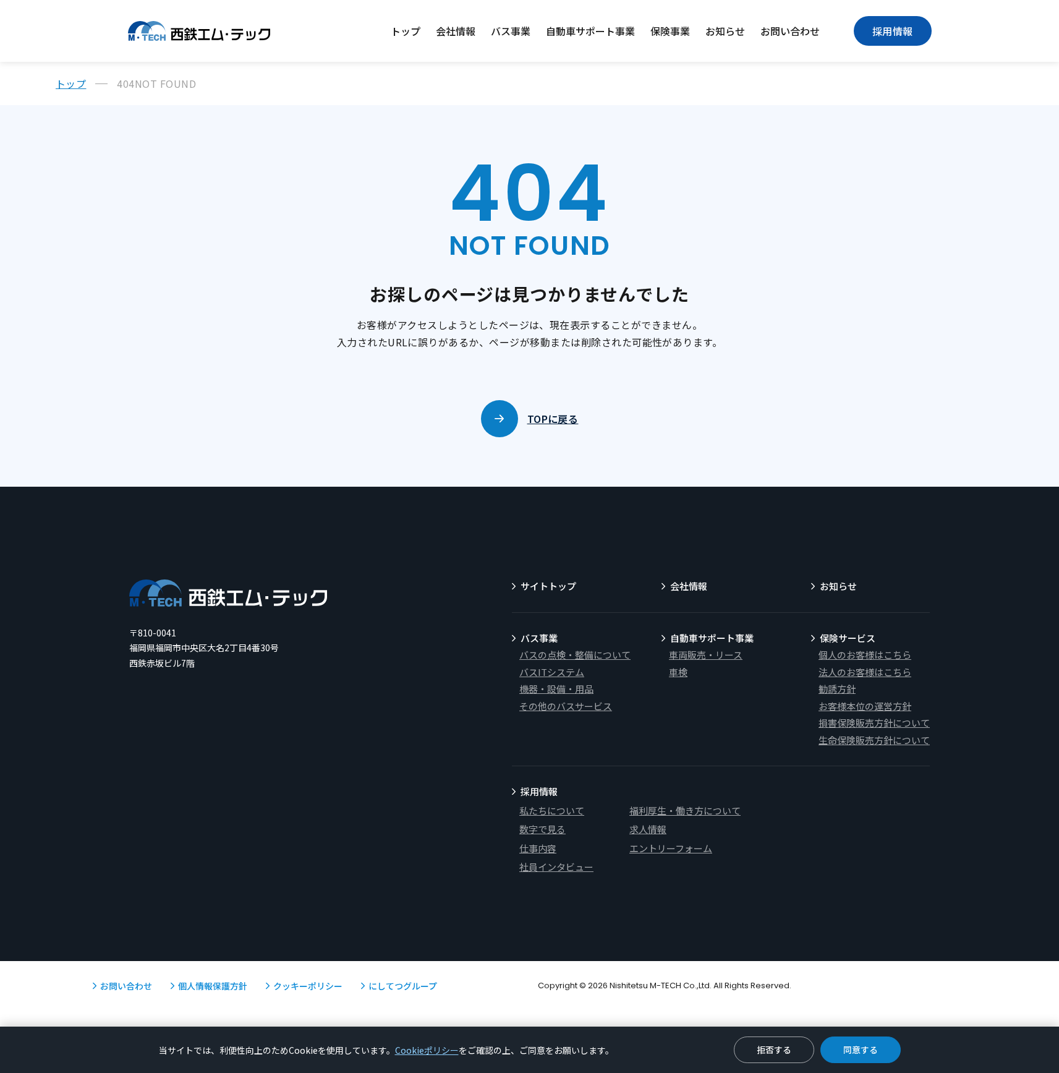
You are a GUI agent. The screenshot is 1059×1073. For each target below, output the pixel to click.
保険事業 (670, 31)
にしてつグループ (402, 986)
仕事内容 (537, 848)
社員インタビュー (556, 866)
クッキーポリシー (307, 986)
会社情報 (455, 31)
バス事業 (510, 31)
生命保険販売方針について (874, 739)
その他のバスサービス (565, 705)
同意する (860, 1049)
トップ (405, 31)
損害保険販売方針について (874, 722)
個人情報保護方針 (212, 986)
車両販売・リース (705, 654)
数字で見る (542, 829)
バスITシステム (551, 671)
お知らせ (725, 31)
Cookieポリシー (427, 1050)
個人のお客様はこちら (865, 654)
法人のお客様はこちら (865, 671)
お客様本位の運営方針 (865, 705)
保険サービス (847, 637)
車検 (678, 671)
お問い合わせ (790, 31)
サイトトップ (548, 585)
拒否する (774, 1049)
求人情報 (647, 829)
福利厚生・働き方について (685, 810)
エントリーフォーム (670, 848)
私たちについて (551, 810)
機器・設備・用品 (556, 688)
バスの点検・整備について (575, 654)
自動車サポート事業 (590, 31)
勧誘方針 (837, 688)
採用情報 (892, 31)
